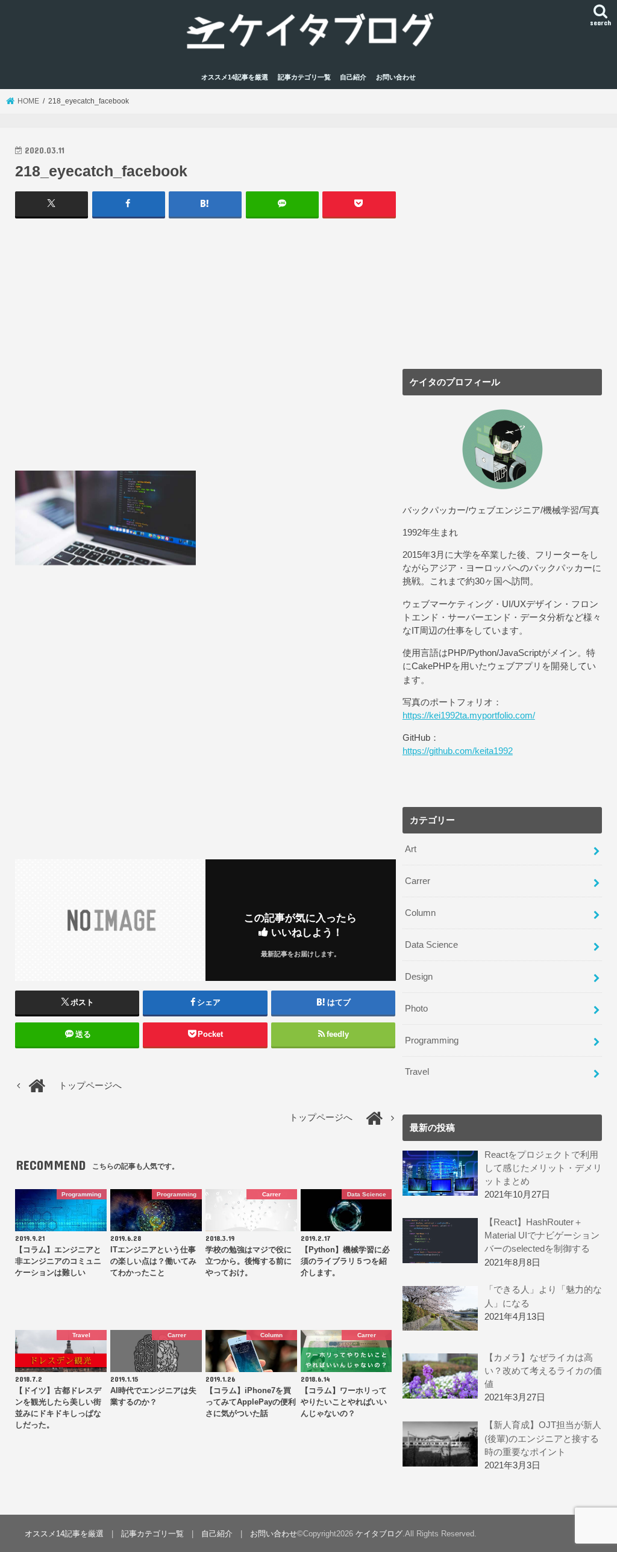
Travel (417, 1072)
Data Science (431, 945)
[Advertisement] (205, 344)
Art (410, 849)
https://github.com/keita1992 (457, 751)
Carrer (417, 881)
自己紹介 (353, 77)
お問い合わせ (396, 77)
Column (420, 913)
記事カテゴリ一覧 (304, 77)
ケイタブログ (378, 1533)
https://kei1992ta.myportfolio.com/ (468, 715)
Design (419, 977)
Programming (432, 1040)
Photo (416, 1008)
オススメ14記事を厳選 (234, 77)
